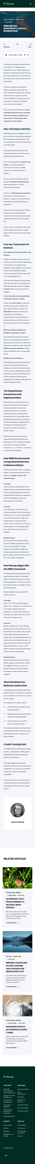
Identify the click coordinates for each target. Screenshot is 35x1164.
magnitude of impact (12, 666)
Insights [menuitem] (7, 1121)
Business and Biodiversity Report (14, 73)
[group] (17, 55)
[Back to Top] (6, 1155)
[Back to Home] (8, 4)
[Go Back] (17, 44)
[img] (24, 55)
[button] (6, 55)
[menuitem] (9, 1091)
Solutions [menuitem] (7, 1085)
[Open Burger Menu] (30, 3)
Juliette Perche (9, 19)
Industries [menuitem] (21, 1085)
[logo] (8, 1077)
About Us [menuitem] (21, 1121)
